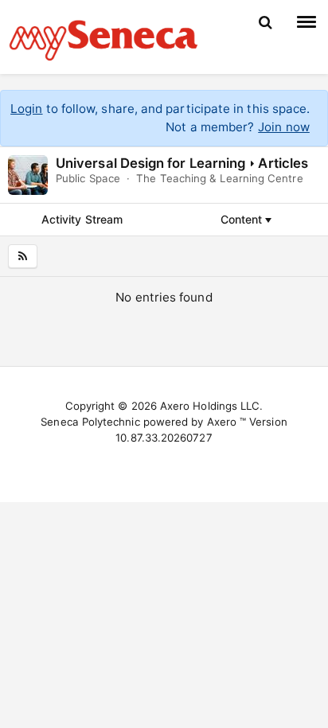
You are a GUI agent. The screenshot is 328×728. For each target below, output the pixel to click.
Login (26, 108)
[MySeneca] (103, 38)
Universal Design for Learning (150, 163)
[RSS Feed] (22, 256)
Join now (284, 126)
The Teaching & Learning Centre (219, 178)
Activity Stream (82, 219)
